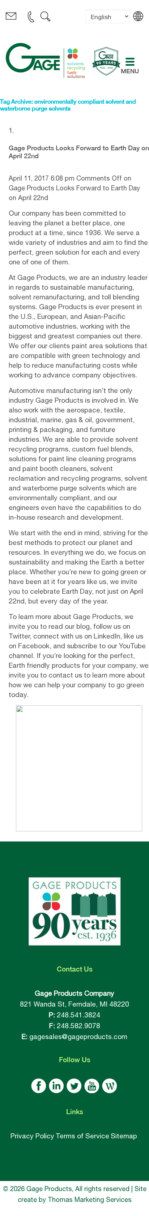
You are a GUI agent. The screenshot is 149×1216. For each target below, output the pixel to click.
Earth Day (77, 591)
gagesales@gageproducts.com (78, 1036)
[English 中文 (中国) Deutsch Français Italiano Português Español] (108, 22)
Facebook (34, 646)
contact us (65, 675)
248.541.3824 (78, 1015)
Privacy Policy (32, 1136)
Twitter (19, 636)
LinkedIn (107, 636)
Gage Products (41, 277)
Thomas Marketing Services (90, 1199)
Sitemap (124, 1136)
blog (83, 626)
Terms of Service (82, 1136)
